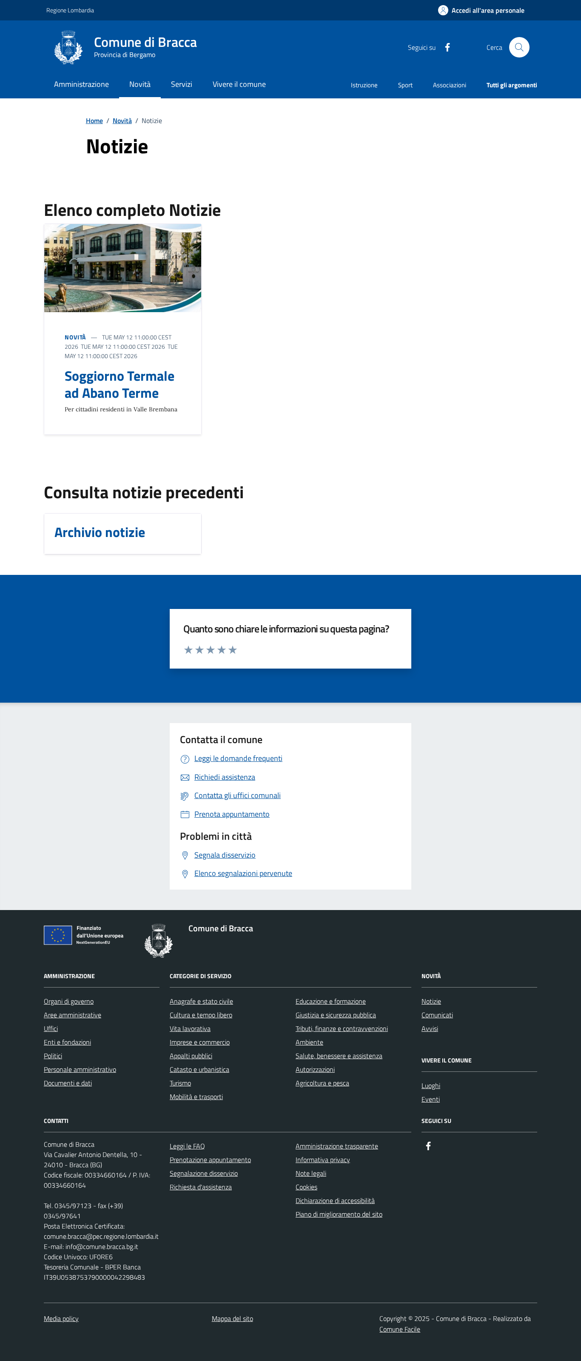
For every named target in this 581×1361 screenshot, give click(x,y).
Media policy (61, 1318)
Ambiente (309, 1042)
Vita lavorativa (190, 1028)
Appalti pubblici (191, 1056)
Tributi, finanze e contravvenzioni (342, 1028)
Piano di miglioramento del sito (339, 1214)
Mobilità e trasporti (196, 1096)
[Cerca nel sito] (519, 47)
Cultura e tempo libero (201, 1015)
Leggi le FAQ (187, 1146)
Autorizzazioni (315, 1069)
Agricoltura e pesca (322, 1083)
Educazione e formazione (331, 1001)
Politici (53, 1056)
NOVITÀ (75, 337)
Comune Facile (399, 1329)
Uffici (51, 1028)
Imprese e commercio (200, 1042)
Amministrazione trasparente (337, 1146)
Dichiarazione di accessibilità (335, 1200)
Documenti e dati (68, 1083)
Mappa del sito (232, 1318)
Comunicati (437, 1015)
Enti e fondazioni (67, 1042)
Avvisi (430, 1028)
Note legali (311, 1173)
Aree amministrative (72, 1015)
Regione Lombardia (70, 10)
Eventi (431, 1099)
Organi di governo (69, 1001)
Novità (122, 120)
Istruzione (364, 85)
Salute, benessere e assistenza (339, 1056)
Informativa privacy (323, 1159)
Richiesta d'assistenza (201, 1187)
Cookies (306, 1187)
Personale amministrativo (80, 1069)
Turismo (180, 1083)
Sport (405, 85)
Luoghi (431, 1085)
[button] (481, 10)
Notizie (431, 1001)
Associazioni (449, 85)
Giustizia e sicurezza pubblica (336, 1015)
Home (94, 120)
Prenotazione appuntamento (210, 1159)
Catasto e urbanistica (199, 1069)
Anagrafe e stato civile (201, 1001)
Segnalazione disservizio (204, 1173)
